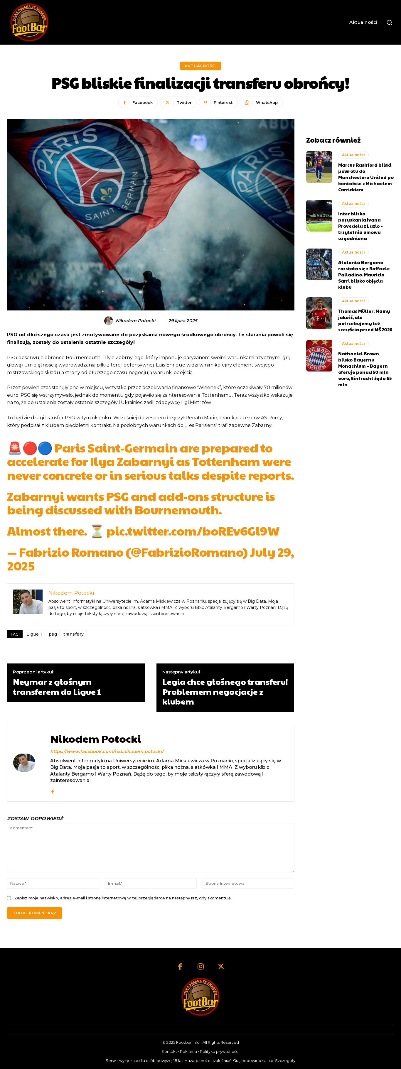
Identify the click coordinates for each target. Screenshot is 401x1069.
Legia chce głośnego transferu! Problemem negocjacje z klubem (225, 691)
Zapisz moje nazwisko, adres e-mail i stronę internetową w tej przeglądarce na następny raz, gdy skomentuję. (123, 898)
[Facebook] (52, 790)
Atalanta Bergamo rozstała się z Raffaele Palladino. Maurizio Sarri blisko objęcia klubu (364, 274)
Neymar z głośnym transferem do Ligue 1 (57, 686)
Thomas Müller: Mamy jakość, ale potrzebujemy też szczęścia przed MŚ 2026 (365, 320)
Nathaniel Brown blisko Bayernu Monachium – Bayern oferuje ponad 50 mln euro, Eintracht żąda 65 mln (365, 368)
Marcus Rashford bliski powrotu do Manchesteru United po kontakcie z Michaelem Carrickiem (366, 177)
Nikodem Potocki (135, 320)
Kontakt (169, 1051)
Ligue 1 (34, 634)
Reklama (188, 1051)
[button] (389, 22)
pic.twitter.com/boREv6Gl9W (193, 530)
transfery (73, 634)
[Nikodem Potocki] (109, 320)
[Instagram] (200, 967)
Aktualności (200, 65)
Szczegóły (285, 1060)
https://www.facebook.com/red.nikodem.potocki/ (107, 751)
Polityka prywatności (219, 1051)
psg (53, 634)
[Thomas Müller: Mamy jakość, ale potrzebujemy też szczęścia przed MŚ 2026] (319, 313)
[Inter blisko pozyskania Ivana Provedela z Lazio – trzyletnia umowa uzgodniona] (319, 216)
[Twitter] (221, 967)
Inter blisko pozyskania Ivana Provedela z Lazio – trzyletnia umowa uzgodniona (360, 225)
